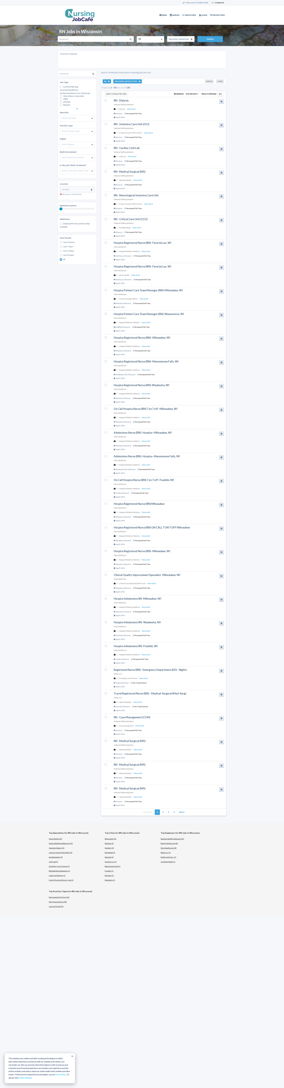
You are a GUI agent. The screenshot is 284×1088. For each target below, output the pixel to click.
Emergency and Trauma (128, 678)
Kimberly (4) (109, 848)
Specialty (64, 112)
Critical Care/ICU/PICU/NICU (130, 133)
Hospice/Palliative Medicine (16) (61, 843)
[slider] (60, 208)
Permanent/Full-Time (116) (59, 897)
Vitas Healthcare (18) (168, 848)
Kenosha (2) (109, 875)
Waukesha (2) (110, 880)
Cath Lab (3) (53, 862)
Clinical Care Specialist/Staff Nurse (132, 583)
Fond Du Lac (119, 256)
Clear (220, 81)
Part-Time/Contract (140, 683)
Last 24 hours (69, 242)
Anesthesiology (125, 228)
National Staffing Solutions (124, 104)
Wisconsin (118, 114)
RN (117, 109)
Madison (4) (109, 843)
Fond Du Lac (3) (111, 862)
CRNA (65, 99)
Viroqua (118, 683)
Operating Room (125, 180)
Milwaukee (119, 303)
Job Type (64, 82)
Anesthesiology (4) (56, 857)
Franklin (118, 493)
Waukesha (119, 398)
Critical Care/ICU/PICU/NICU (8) (60, 852)
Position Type (66, 125)
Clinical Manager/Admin (128, 299)
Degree (63, 138)
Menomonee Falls (121, 374)
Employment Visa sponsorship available (75, 225)
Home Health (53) (55, 839)
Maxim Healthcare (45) (169, 843)
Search (210, 39)
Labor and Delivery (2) (57, 875)
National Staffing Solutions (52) (172, 839)
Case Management (126, 726)
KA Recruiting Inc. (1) (168, 857)
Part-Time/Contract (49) (58, 902)
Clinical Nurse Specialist (73, 96)
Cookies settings (25, 1078)
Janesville (118, 706)
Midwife (66, 105)
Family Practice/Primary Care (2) (61, 880)
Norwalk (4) (109, 857)
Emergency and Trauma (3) (59, 866)
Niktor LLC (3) (166, 852)
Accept (72, 1056)
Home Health (124, 275)
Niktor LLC (118, 674)
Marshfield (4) (110, 852)
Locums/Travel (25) (56, 906)
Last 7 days (68, 246)
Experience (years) (68, 205)
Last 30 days (68, 255)
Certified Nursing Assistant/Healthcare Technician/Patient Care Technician (75, 90)
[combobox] (150, 39)
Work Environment (68, 152)
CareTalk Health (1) (168, 862)
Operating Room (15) (56, 848)
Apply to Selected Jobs (116, 94)
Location (64, 184)
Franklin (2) (109, 871)
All (64, 259)
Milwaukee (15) (110, 839)
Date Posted (65, 238)
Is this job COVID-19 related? (73, 165)
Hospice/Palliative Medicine (129, 251)
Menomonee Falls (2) (112, 866)
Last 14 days (68, 250)
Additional (65, 219)
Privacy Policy (60, 1075)
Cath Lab (122, 156)
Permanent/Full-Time (134, 114)
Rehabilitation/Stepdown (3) (59, 871)
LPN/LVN (66, 102)
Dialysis (122, 109)
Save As (209, 81)
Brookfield (118, 327)
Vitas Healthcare (120, 247)
